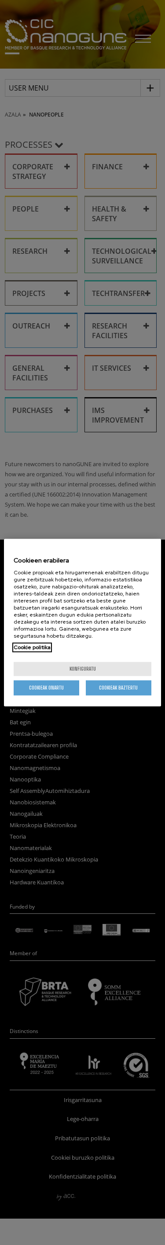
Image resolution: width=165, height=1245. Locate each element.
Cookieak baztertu (118, 687)
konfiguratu (83, 668)
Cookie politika (32, 647)
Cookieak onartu (46, 687)
